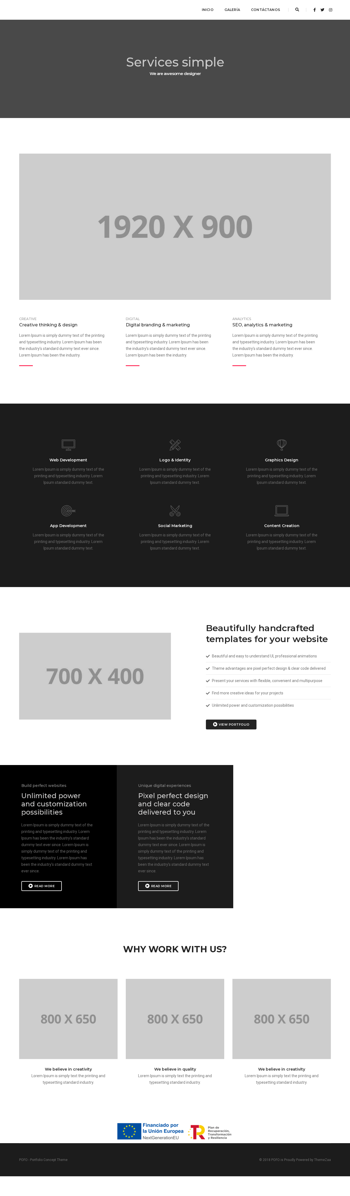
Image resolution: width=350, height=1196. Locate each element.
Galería (232, 10)
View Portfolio (234, 724)
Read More (44, 886)
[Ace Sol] (32, 9)
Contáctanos (265, 10)
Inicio (208, 10)
